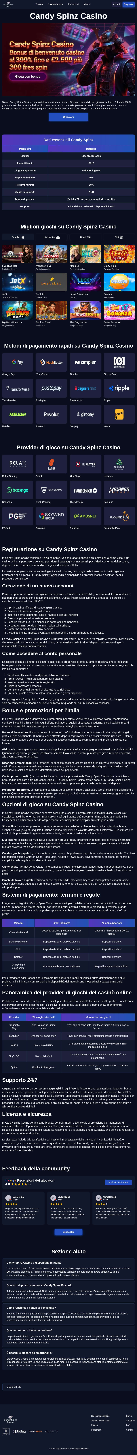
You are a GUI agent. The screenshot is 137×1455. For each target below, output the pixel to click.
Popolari (16, 237)
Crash (83, 237)
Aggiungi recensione (118, 1182)
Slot (117, 237)
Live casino (49, 237)
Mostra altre (68, 1232)
